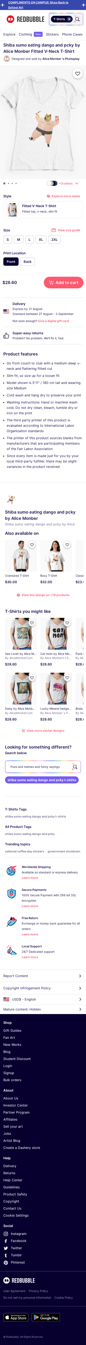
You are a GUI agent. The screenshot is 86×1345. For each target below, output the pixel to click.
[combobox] (66, 19)
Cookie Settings (16, 1215)
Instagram (19, 1234)
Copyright (11, 1201)
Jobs (7, 1133)
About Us (10, 1098)
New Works (12, 1045)
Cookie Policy (63, 1297)
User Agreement (14, 1291)
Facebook (19, 1241)
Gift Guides (12, 1030)
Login (7, 1066)
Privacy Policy (38, 1291)
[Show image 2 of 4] (8, 183)
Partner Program (16, 1112)
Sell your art (13, 1126)
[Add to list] (78, 74)
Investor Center (15, 1105)
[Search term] (77, 19)
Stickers (52, 34)
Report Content (15, 976)
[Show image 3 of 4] (12, 183)
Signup (8, 1073)
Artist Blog (11, 1140)
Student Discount (17, 1059)
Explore (9, 34)
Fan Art (9, 1037)
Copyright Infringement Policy (27, 988)
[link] (42, 779)
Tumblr (16, 1255)
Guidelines (11, 1187)
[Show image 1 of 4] (4, 183)
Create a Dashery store (21, 1148)
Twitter (16, 1248)
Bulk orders (12, 1080)
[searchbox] (43, 767)
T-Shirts (11, 809)
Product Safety (15, 1194)
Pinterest (18, 1262)
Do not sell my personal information (27, 1297)
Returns (9, 1173)
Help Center (12, 1180)
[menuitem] (9, 34)
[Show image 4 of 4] (16, 183)
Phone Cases (72, 34)
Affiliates (10, 1119)
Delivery (9, 1166)
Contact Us (12, 1208)
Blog (6, 1052)
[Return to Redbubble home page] (25, 19)
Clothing (30, 34)
